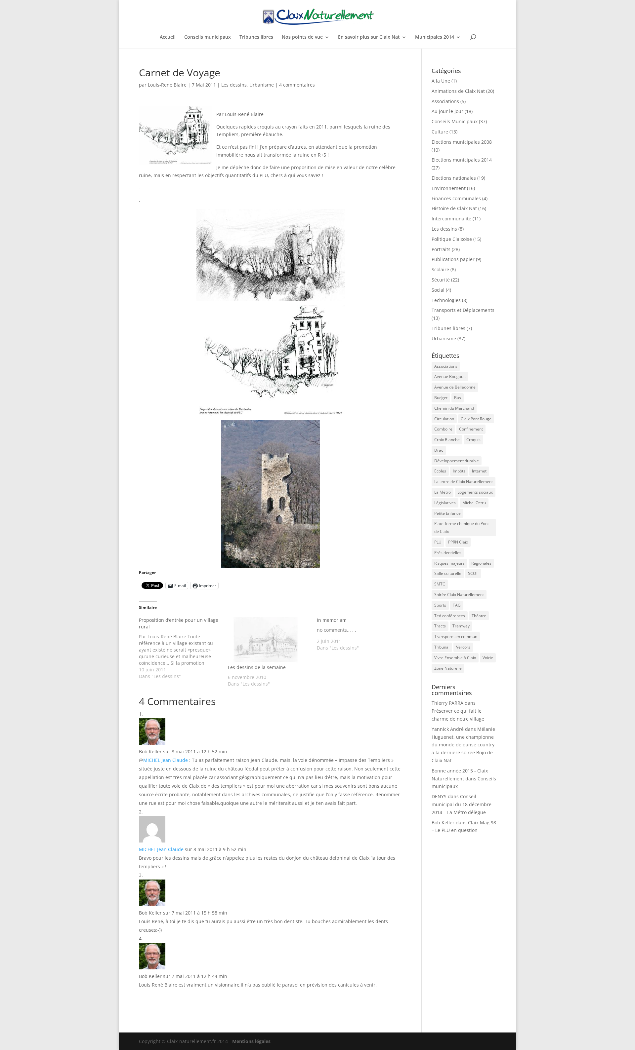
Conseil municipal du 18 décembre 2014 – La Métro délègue (461, 804)
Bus (457, 397)
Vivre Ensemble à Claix (455, 657)
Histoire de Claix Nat (454, 208)
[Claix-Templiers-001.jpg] (270, 255)
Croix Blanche (447, 439)
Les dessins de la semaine (257, 667)
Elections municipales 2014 (462, 160)
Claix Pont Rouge (476, 419)
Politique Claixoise (452, 239)
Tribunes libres (256, 37)
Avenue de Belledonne (455, 387)
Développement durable (456, 461)
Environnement (449, 188)
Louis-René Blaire (167, 85)
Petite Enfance (447, 513)
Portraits (441, 249)
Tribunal (441, 647)
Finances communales (456, 198)
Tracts (440, 626)
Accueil (168, 37)
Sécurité (441, 280)
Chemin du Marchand (454, 408)
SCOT (473, 573)
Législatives (445, 503)
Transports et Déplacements (463, 310)
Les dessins (234, 85)
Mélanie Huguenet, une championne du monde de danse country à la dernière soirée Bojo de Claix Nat (463, 745)
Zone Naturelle (448, 668)
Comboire (443, 429)
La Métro (442, 492)
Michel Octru (474, 503)
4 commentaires (297, 85)
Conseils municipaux (207, 37)
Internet (479, 471)
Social (438, 290)
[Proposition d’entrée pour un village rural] (183, 648)
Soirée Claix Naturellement (459, 594)
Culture (440, 132)
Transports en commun (455, 636)
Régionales (481, 563)
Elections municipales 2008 (462, 142)
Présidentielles (447, 552)
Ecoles (440, 471)
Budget (440, 397)
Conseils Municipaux (455, 121)
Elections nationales (454, 178)
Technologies (446, 300)
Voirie (488, 657)
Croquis (473, 439)
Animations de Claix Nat (458, 91)
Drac (438, 450)
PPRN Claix (458, 542)
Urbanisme (261, 85)
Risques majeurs (449, 563)
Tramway (461, 626)
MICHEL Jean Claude (165, 760)
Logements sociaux (475, 492)
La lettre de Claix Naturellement (463, 481)
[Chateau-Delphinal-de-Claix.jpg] (270, 494)
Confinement (471, 429)
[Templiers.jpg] (270, 360)
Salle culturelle (447, 573)
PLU (438, 542)
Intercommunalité (451, 218)
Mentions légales (251, 1041)
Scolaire (440, 269)
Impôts (459, 471)
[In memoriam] (361, 634)
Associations (445, 101)
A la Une (441, 81)
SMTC (439, 584)
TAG (457, 605)
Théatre (479, 616)
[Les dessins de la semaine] (269, 640)
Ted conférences (449, 616)
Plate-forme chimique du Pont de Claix (461, 527)
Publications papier (453, 259)
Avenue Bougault (450, 376)
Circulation (444, 419)
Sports (440, 605)
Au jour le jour (447, 111)
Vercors (463, 647)
